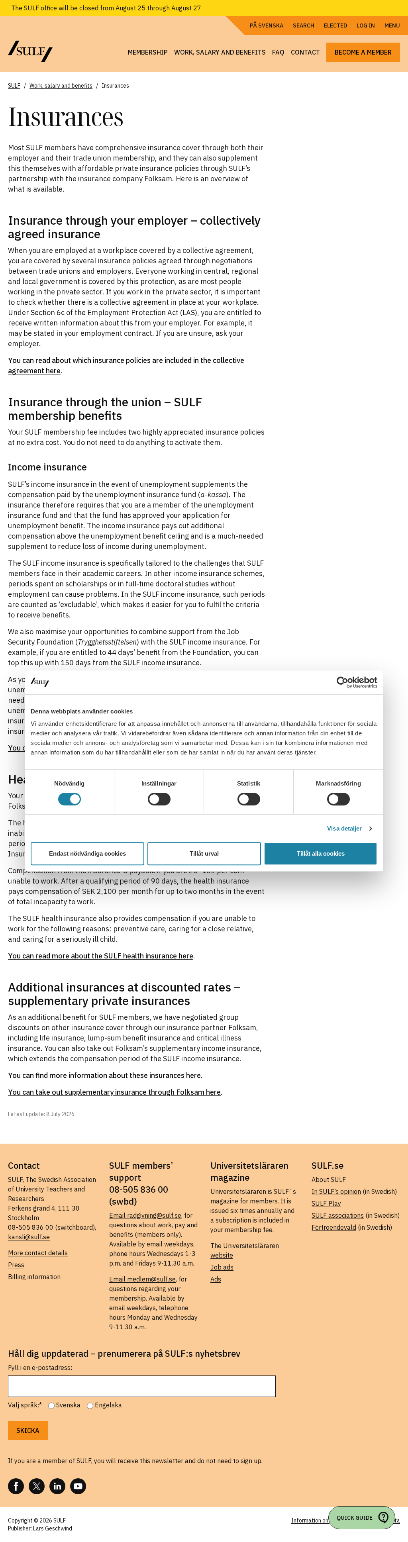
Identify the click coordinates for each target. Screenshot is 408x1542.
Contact (305, 52)
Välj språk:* (25, 1405)
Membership (148, 52)
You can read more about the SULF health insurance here (100, 955)
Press (16, 1265)
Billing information (34, 1277)
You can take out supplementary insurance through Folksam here (114, 1092)
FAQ (278, 52)
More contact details (38, 1253)
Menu (392, 25)
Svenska (68, 1405)
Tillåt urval (204, 853)
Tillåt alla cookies (321, 853)
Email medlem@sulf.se (142, 1279)
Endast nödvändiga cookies (87, 853)
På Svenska (266, 25)
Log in (366, 25)
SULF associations (338, 1215)
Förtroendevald (334, 1227)
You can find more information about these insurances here (104, 1075)
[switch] (159, 799)
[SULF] (30, 51)
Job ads (221, 1267)
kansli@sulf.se (29, 1237)
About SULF (329, 1179)
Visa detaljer (344, 828)
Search (303, 25)
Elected (335, 25)
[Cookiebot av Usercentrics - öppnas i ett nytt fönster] (342, 682)
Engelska (108, 1405)
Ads (215, 1279)
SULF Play (326, 1203)
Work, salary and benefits (220, 52)
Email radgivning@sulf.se (145, 1215)
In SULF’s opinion (336, 1191)
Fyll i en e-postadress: (40, 1368)
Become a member (363, 52)
